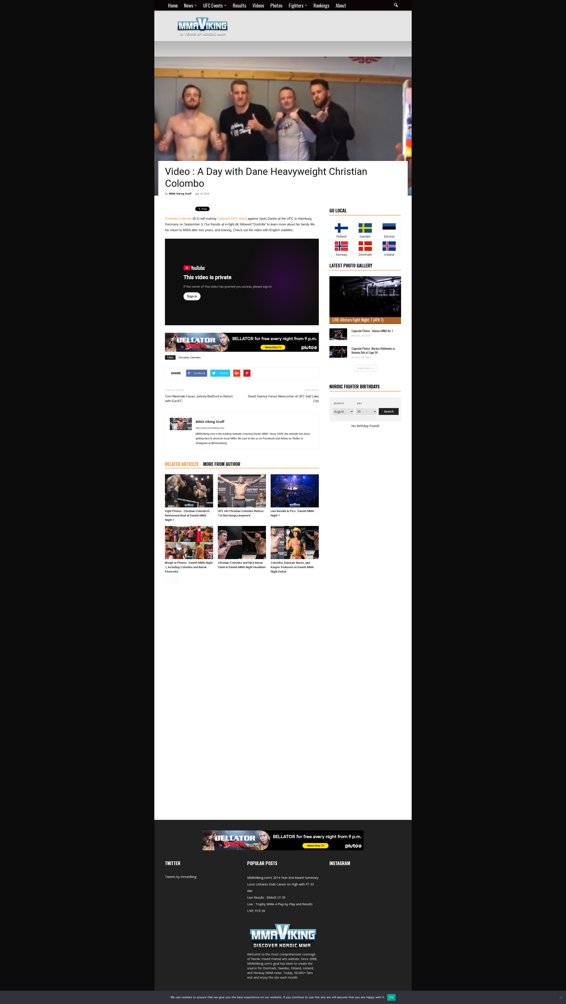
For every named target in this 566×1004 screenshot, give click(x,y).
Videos (258, 5)
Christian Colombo (178, 218)
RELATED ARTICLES (182, 464)
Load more (364, 368)
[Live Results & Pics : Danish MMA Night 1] (295, 490)
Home (173, 5)
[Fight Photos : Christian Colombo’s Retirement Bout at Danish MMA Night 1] (189, 490)
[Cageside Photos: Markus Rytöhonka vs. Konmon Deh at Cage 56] (338, 352)
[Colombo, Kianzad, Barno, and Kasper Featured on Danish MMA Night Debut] (295, 542)
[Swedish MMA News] (341, 228)
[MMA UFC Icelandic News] (389, 246)
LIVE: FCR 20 (256, 911)
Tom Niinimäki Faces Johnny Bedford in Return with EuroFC (199, 398)
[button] (395, 5)
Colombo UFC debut (232, 218)
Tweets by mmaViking (180, 877)
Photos (276, 5)
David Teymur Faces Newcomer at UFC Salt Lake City (283, 398)
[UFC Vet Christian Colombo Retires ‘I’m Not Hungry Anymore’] (242, 490)
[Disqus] (242, 649)
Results (239, 5)
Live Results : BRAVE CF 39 (266, 897)
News (188, 5)
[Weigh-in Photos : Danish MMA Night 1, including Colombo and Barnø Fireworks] (189, 542)
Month (339, 403)
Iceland (389, 254)
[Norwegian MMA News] (341, 246)
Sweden (365, 236)
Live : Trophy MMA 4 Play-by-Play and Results (280, 904)
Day (359, 403)
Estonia (389, 236)
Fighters (296, 5)
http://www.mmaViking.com (210, 428)
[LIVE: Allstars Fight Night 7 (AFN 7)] (365, 300)
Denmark (365, 254)
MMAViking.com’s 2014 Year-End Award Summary (282, 877)
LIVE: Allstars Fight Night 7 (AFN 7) (358, 320)
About (341, 5)
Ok (391, 997)
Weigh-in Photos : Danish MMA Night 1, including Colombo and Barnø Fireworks (188, 567)
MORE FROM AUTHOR (221, 464)
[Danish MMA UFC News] (365, 246)
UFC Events (213, 5)
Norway (341, 254)
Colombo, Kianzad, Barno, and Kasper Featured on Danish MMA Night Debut (292, 567)
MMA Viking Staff (180, 193)
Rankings (321, 5)
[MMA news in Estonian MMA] (389, 228)
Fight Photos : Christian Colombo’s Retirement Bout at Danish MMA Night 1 (187, 515)
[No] (560, 997)
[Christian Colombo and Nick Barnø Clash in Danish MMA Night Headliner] (242, 542)
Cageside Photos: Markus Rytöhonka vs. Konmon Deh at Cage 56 (374, 350)
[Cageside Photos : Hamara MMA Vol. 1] (338, 334)
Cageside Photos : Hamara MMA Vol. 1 (372, 331)
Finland (341, 236)
